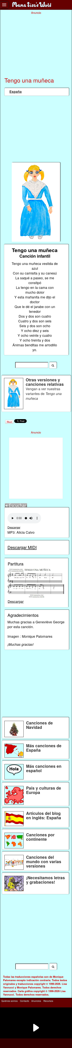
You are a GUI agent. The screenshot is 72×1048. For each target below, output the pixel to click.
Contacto (24, 1000)
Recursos (48, 1000)
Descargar (13, 527)
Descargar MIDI (22, 547)
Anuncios (36, 1000)
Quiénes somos (9, 1000)
